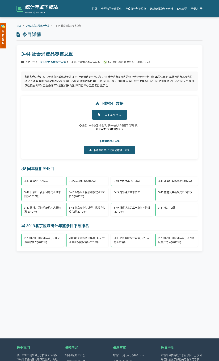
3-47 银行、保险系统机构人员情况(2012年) (42, 210)
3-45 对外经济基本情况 (127, 192)
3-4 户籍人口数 (166, 207)
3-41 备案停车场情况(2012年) (175, 181)
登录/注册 (196, 8)
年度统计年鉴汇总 (136, 8)
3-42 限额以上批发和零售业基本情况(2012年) (42, 194)
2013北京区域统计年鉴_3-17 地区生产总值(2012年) (176, 240)
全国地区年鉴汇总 (111, 8)
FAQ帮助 (182, 8)
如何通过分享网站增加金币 (109, 129)
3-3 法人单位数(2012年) (82, 181)
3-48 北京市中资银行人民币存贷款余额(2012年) (87, 210)
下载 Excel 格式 (111, 115)
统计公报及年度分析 (161, 8)
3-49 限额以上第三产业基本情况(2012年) (132, 210)
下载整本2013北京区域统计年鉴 (111, 150)
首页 (94, 8)
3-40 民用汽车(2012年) (127, 181)
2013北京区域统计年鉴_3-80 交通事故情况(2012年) (42, 240)
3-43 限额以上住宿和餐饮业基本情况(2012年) (87, 194)
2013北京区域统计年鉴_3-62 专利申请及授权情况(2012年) (87, 240)
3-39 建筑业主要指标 (36, 181)
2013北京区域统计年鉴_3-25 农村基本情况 (131, 240)
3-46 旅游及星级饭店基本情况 (175, 192)
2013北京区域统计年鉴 (37, 25)
